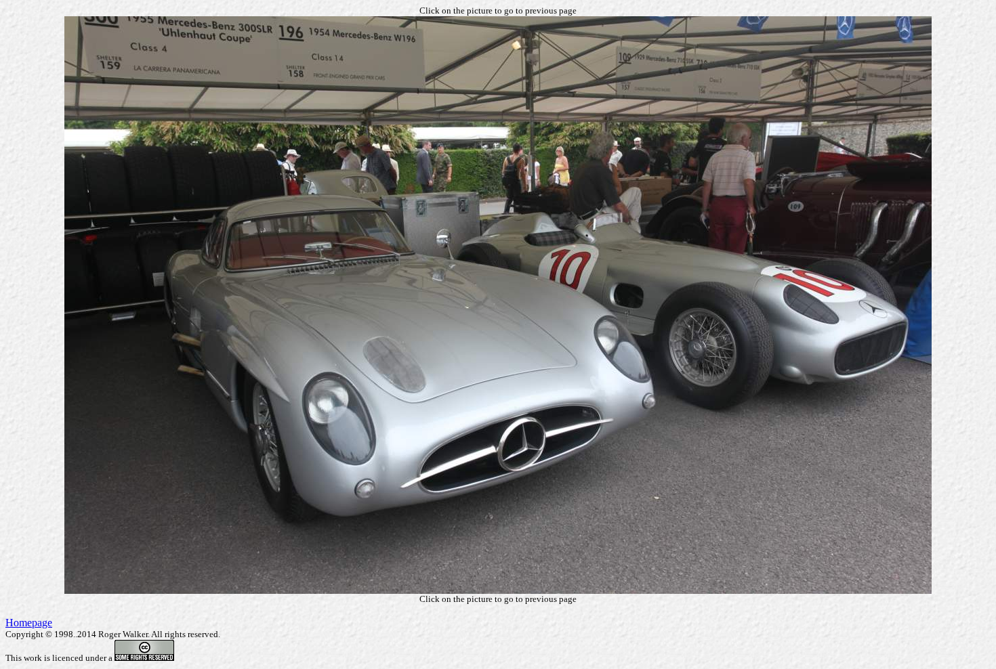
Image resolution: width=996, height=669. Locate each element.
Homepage (28, 622)
